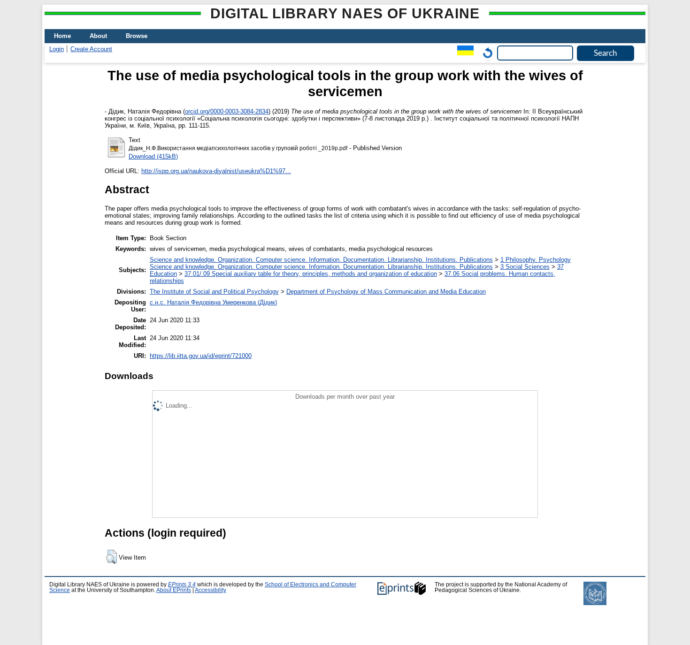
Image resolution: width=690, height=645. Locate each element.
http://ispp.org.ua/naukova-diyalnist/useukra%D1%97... (216, 171)
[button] (111, 557)
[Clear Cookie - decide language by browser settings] (485, 52)
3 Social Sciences (525, 266)
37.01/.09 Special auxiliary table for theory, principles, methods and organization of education (310, 273)
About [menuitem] (98, 35)
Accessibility (210, 590)
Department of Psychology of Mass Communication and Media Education (386, 291)
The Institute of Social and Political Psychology (214, 291)
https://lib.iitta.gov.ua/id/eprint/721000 (201, 355)
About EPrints (173, 590)
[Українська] (463, 52)
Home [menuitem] (62, 35)
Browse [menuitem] (136, 35)
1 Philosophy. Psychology (535, 259)
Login (56, 49)
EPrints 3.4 (182, 584)
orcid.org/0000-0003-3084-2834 (226, 111)
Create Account (91, 49)
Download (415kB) (153, 156)
